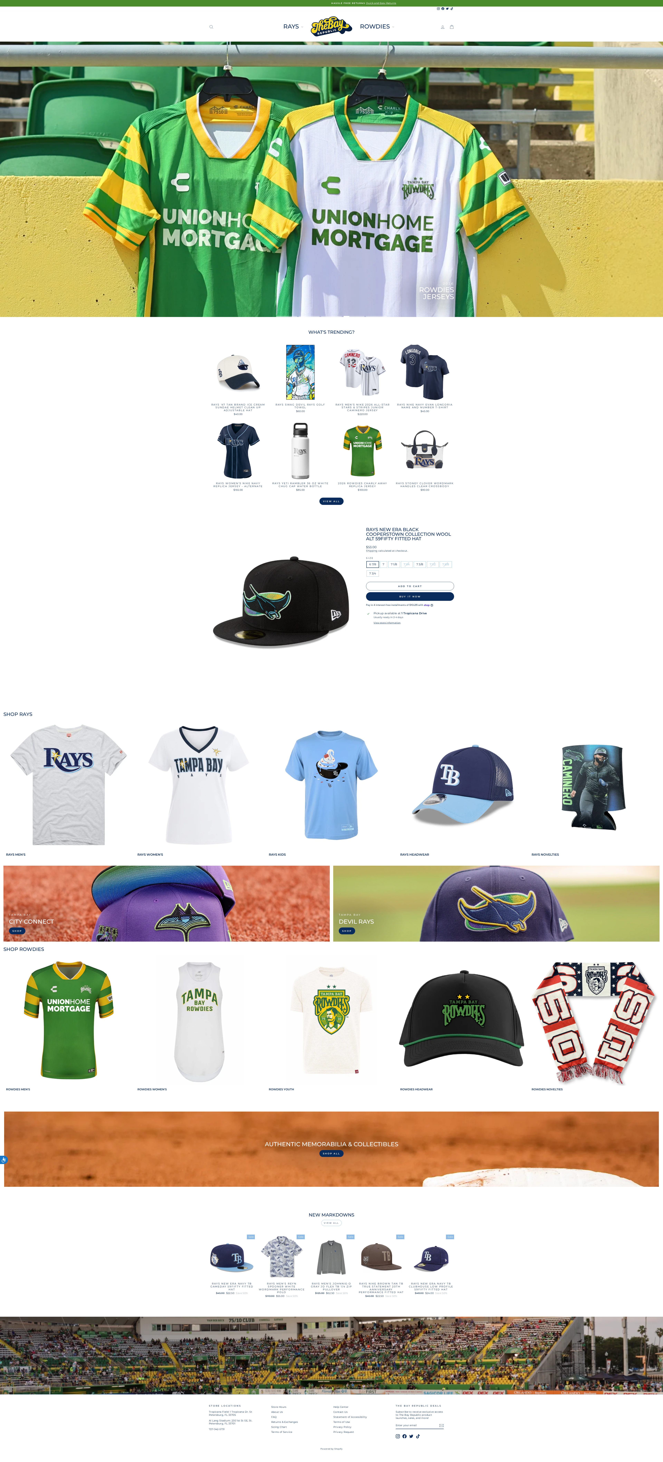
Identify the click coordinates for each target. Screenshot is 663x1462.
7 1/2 (433, 564)
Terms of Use (341, 1422)
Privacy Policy (342, 1427)
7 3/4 (372, 573)
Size (370, 558)
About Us (277, 1412)
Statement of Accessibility (350, 1417)
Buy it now (410, 596)
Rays (291, 26)
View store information (387, 623)
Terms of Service (281, 1432)
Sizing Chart (279, 1427)
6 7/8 (372, 564)
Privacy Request (343, 1432)
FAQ (274, 1417)
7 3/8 (419, 564)
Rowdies (375, 26)
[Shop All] (331, 1149)
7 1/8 (394, 564)
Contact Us (340, 1412)
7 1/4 (407, 564)
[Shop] (166, 904)
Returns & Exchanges (284, 1422)
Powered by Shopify (331, 1449)
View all (331, 501)
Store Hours (278, 1407)
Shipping (371, 550)
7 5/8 (445, 564)
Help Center (340, 1407)
